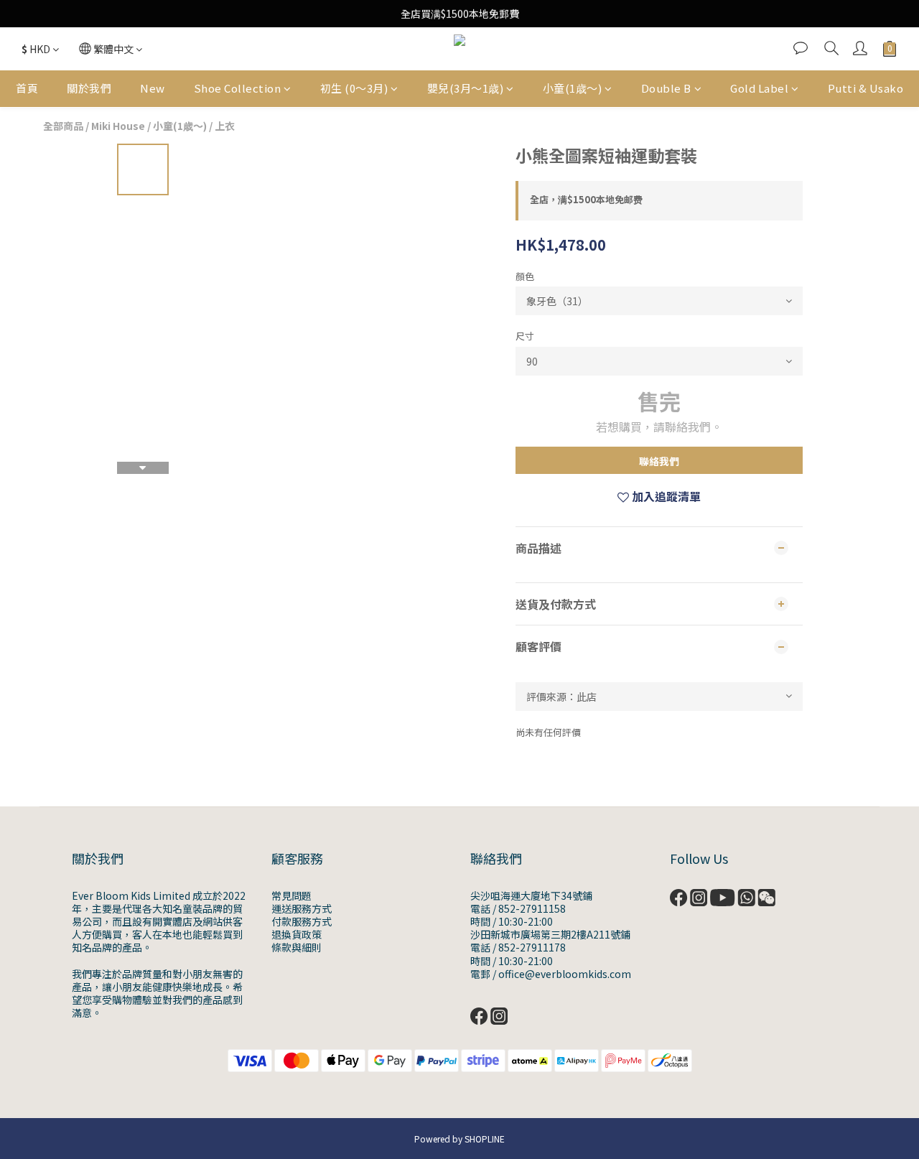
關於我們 (89, 88)
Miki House (118, 125)
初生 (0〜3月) (354, 88)
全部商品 (63, 125)
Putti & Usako (866, 88)
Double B (666, 88)
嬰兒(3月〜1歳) (465, 88)
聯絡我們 (659, 461)
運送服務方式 (301, 908)
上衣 (225, 125)
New (152, 88)
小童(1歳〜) (572, 88)
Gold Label (759, 88)
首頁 (27, 88)
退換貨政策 (296, 934)
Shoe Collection (237, 88)
